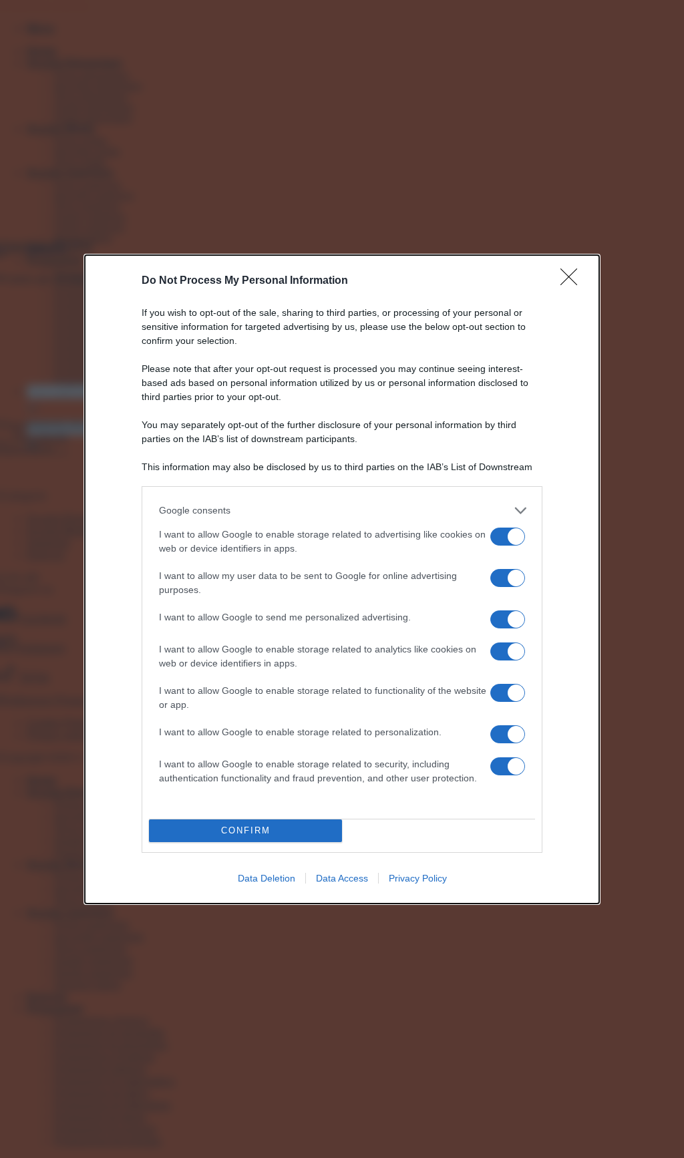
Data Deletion (266, 878)
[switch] (507, 537)
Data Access (342, 878)
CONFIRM (246, 830)
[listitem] (342, 511)
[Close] (573, 281)
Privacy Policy (418, 878)
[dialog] (342, 579)
